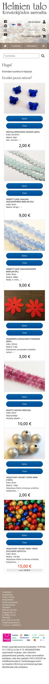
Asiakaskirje (7, 594)
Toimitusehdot (8, 605)
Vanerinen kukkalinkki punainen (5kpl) (23, 340)
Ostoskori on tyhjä (31, 36)
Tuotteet (16, 45)
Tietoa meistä (8, 597)
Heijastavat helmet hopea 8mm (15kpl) (22, 478)
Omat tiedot (34, 21)
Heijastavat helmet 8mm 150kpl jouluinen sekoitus (22, 549)
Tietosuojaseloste (10, 602)
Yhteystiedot (7, 599)
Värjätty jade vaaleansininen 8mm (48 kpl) (21, 270)
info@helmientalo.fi (11, 622)
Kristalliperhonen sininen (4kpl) (23, 132)
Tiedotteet (6, 592)
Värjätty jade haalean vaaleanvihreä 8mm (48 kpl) (20, 200)
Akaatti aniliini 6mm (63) (18, 410)
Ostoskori (32, 45)
